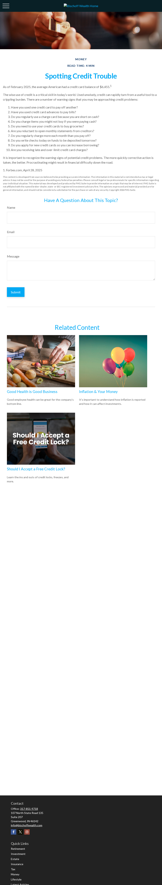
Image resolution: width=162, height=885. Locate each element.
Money (15, 874)
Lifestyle (16, 879)
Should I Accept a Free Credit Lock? (36, 469)
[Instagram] (27, 832)
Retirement (18, 848)
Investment (18, 853)
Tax (13, 869)
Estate (15, 859)
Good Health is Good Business (32, 391)
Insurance (17, 864)
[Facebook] (13, 832)
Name (11, 207)
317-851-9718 (29, 808)
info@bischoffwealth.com (26, 825)
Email (10, 232)
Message (13, 256)
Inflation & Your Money (98, 391)
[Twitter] (20, 832)
